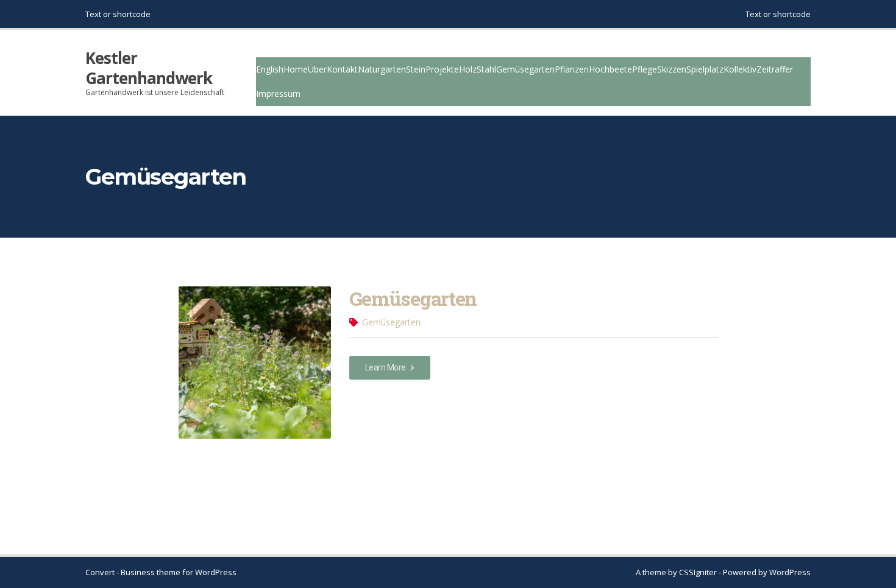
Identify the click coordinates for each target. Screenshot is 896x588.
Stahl (486, 69)
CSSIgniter (698, 572)
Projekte (442, 69)
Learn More (386, 367)
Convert (100, 572)
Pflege (644, 69)
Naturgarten (382, 69)
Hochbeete (610, 69)
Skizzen (671, 69)
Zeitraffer (774, 69)
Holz (468, 69)
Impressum (278, 93)
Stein (415, 69)
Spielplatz (705, 69)
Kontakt (342, 69)
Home (295, 69)
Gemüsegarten (525, 69)
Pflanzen (572, 69)
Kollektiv (740, 69)
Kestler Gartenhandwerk (148, 68)
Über (317, 69)
